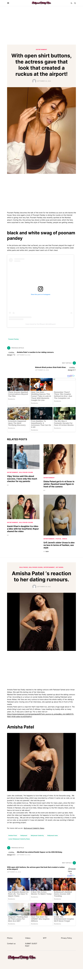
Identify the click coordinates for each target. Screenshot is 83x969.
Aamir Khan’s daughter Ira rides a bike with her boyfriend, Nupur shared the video (23, 529)
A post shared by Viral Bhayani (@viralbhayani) (41, 324)
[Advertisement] (41, 25)
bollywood (23, 567)
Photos (58, 539)
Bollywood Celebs (26, 472)
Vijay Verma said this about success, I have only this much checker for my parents (22, 479)
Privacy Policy (66, 938)
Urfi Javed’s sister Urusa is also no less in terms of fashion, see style (59, 545)
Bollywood (24, 835)
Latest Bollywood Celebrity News (19, 839)
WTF (44, 938)
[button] (8, 3)
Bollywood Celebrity (37, 835)
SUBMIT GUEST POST (31, 944)
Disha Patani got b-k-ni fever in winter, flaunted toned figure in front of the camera (59, 484)
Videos (64, 539)
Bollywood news (52, 835)
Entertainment (41, 49)
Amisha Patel (12, 835)
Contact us (11, 943)
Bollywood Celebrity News (34, 828)
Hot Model (60, 567)
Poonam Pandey (13, 339)
